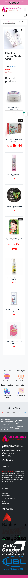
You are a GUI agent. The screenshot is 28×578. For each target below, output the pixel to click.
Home (4, 22)
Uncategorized (12, 22)
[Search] (24, 9)
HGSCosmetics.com (8, 471)
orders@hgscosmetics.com (12, 456)
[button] (21, 30)
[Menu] (3, 16)
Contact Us (5, 503)
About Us (5, 493)
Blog (3, 501)
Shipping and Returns (8, 498)
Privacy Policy (6, 496)
